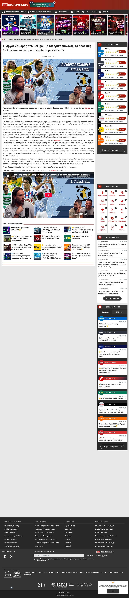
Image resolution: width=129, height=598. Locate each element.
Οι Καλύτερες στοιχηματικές (44, 532)
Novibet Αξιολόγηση (10, 529)
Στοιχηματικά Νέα (103, 241)
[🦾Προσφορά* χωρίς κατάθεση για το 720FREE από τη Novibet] (37, 230)
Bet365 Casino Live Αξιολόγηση (105, 543)
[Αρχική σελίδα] (2, 39)
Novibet (87, 108)
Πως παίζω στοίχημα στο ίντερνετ (46, 539)
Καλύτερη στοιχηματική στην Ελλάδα (47, 543)
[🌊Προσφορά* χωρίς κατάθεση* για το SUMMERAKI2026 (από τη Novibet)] (37, 256)
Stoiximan (108, 49)
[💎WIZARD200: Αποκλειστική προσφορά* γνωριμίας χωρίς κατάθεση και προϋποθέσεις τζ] (7, 256)
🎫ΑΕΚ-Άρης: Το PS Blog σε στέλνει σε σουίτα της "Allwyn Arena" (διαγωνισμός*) (21, 238)
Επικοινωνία (39, 546)
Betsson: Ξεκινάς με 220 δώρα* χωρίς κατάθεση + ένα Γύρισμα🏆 (81, 247)
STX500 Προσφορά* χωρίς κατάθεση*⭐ (20, 229)
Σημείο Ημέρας (70, 526)
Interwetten (109, 126)
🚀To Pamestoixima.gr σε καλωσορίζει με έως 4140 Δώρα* (81, 256)
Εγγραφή (90, 555)
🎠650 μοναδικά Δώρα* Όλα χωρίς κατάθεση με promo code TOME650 (21, 247)
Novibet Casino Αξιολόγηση (104, 529)
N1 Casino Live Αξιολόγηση (104, 546)
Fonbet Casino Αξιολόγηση (103, 539)
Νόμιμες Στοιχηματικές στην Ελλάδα (47, 526)
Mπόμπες (68, 543)
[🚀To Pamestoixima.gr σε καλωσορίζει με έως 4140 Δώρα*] (67, 256)
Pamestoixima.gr (111, 82)
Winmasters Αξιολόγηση (12, 546)
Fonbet (107, 93)
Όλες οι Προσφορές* (111, 447)
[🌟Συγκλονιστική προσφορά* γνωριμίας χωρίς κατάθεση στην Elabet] (67, 230)
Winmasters (109, 115)
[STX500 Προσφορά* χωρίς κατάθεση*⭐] (6, 230)
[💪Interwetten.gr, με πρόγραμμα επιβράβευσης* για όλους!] (37, 247)
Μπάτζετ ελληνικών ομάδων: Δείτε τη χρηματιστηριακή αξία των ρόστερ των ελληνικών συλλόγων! (112, 264)
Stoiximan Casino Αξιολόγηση (104, 526)
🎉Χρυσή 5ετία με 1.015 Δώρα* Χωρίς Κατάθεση (50, 237)
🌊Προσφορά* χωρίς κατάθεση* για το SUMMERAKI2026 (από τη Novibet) (51, 256)
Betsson (108, 137)
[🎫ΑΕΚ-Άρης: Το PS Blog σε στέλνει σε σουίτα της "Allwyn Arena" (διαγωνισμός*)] (7, 238)
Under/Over (68, 532)
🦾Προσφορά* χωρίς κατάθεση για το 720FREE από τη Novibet (51, 230)
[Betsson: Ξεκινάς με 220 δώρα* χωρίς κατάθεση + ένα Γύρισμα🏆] (67, 247)
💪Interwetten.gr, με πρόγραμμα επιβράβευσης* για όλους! (52, 247)
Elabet (107, 71)
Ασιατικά (68, 546)
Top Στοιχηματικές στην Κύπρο (45, 529)
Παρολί (67, 539)
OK (113, 591)
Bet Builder (68, 536)
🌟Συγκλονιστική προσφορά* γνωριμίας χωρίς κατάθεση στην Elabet (82, 230)
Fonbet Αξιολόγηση (10, 539)
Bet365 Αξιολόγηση (10, 543)
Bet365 (107, 104)
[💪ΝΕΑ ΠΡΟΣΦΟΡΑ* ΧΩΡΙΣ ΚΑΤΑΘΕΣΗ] (67, 238)
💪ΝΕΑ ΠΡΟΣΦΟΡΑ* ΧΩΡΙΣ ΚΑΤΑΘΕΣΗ (81, 237)
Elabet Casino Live (101, 532)
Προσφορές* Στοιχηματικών (44, 536)
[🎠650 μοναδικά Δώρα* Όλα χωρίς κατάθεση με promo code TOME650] (7, 247)
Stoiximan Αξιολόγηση (11, 526)
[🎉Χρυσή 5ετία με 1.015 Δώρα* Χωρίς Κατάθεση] (37, 238)
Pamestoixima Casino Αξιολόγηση (106, 536)
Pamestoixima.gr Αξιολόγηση (13, 536)
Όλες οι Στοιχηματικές (110, 150)
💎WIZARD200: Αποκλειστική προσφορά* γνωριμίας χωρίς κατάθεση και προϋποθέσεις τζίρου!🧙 (21, 256)
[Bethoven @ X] (11, 556)
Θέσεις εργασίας (102, 556)
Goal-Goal (68, 529)
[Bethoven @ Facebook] (5, 556)
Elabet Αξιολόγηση (10, 532)
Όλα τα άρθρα (111, 298)
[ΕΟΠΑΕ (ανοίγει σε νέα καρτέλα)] (71, 585)
